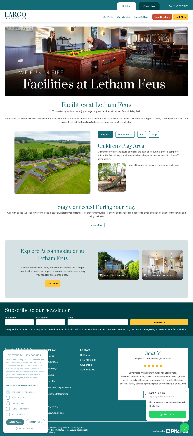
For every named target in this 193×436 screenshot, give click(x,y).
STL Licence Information (55, 393)
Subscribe (159, 322)
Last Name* (42, 317)
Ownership (149, 6)
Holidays (126, 6)
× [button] (45, 353)
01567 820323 (87, 359)
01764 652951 (87, 369)
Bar (142, 134)
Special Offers (50, 362)
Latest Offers (141, 16)
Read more (10, 380)
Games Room (125, 134)
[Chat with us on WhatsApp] (184, 427)
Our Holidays (50, 368)
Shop (154, 134)
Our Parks (108, 16)
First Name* (11, 317)
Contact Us (49, 381)
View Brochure (162, 16)
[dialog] (25, 391)
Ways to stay (123, 16)
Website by (159, 431)
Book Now (180, 16)
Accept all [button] (15, 422)
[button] (25, 385)
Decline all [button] (35, 422)
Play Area (105, 134)
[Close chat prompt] (186, 391)
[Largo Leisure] (15, 15)
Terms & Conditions (53, 412)
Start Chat (170, 414)
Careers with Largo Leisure (57, 387)
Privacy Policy (179, 329)
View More (96, 225)
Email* (71, 317)
